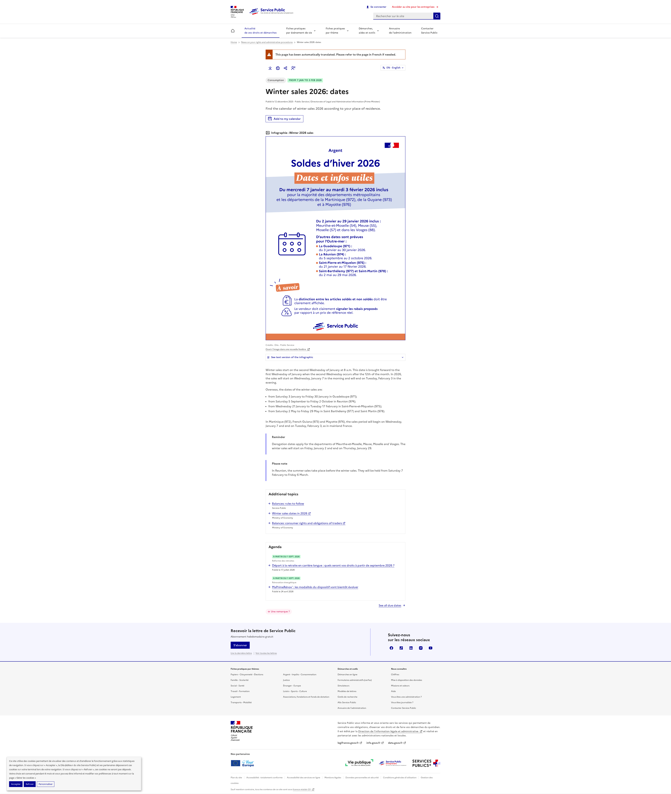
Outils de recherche (347, 696)
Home (234, 42)
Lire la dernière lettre (241, 653)
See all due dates (390, 605)
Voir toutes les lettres (266, 653)
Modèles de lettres (347, 691)
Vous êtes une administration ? (406, 696)
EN (394, 68)
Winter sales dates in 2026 (289, 513)
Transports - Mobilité (241, 702)
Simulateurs (343, 685)
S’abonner (240, 645)
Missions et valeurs (400, 685)
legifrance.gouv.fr (348, 743)
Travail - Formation (240, 691)
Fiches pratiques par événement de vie (299, 31)
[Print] (278, 68)
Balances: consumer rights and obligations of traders (307, 523)
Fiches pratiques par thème (335, 31)
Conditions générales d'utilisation (399, 777)
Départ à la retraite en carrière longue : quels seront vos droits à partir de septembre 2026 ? (333, 565)
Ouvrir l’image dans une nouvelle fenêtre (286, 349)
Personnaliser (46, 784)
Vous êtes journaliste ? (402, 702)
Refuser (30, 784)
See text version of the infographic (292, 357)
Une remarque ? (280, 611)
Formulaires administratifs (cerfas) (355, 680)
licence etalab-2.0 (302, 789)
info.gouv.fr (373, 743)
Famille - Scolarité (239, 680)
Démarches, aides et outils (367, 31)
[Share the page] (285, 68)
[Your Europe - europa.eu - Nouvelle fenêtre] (244, 763)
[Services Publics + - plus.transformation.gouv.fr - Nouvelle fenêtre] (426, 763)
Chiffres (395, 674)
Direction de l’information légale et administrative (388, 731)
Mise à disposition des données (406, 680)
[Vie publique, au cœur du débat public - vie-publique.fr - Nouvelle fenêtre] (359, 763)
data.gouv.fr (395, 743)
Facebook (391, 647)
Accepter (16, 784)
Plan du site (236, 777)
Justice (286, 680)
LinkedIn (410, 647)
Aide (393, 691)
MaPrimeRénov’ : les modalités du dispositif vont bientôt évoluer (315, 587)
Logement (236, 696)
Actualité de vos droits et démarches (260, 31)
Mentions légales (332, 777)
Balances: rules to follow (288, 503)
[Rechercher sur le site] (436, 16)
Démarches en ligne (347, 674)
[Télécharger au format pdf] (270, 68)
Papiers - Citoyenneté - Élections (247, 674)
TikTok (401, 647)
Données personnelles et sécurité (362, 777)
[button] (293, 68)
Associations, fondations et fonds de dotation (306, 696)
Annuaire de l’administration (400, 31)
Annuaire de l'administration (352, 708)
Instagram (420, 647)
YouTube (430, 647)
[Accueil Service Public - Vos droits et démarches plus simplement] (272, 15)
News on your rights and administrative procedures (267, 42)
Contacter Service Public (429, 31)
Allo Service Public (347, 702)
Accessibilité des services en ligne (303, 777)
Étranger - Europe (292, 685)
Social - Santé (237, 685)
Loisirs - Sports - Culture (295, 691)
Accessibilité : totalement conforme (264, 777)
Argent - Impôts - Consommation (299, 674)
